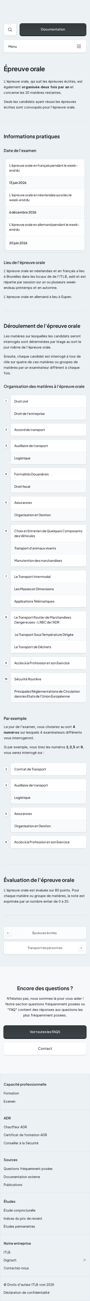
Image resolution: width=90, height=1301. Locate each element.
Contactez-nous (16, 1268)
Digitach (10, 1260)
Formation (11, 1093)
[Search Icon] (10, 30)
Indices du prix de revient (23, 1218)
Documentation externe (22, 1177)
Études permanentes (19, 1226)
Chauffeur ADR (15, 1127)
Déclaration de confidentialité (26, 1292)
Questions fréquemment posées (28, 1169)
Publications (13, 1185)
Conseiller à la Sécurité (21, 1143)
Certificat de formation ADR (25, 1135)
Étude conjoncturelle (19, 1210)
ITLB (7, 1252)
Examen (9, 1101)
